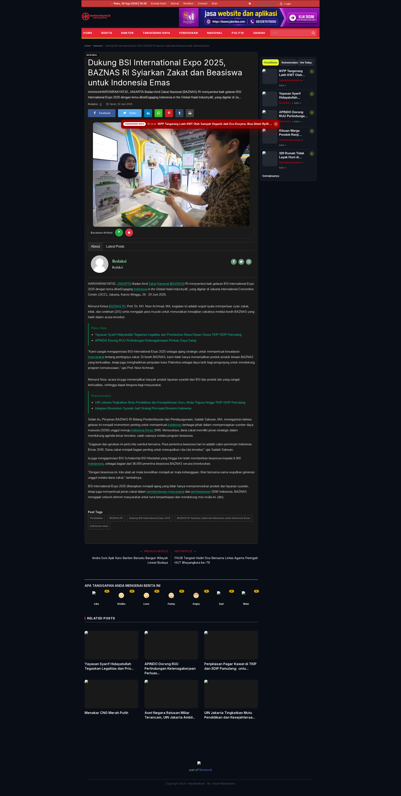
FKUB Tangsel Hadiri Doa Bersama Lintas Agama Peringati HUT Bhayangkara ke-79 (216, 560)
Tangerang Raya (156, 32)
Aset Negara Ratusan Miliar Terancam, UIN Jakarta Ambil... (170, 715)
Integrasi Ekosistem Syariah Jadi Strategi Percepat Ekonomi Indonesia (143, 408)
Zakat (152, 283)
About (95, 246)
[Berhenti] (129, 233)
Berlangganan (265, 3)
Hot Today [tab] (306, 62)
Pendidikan (188, 32)
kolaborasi (175, 424)
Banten (127, 32)
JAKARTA (124, 283)
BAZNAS (177, 283)
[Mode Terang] (249, 3)
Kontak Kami (158, 3)
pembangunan (201, 491)
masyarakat (96, 357)
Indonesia (140, 289)
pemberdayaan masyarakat (165, 491)
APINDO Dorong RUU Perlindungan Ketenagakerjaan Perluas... (170, 668)
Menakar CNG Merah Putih (106, 713)
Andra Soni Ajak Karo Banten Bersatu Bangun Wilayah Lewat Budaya (130, 560)
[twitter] (241, 262)
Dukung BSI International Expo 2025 (149, 518)
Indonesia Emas (142, 430)
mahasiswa (96, 463)
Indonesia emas (99, 526)
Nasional (214, 32)
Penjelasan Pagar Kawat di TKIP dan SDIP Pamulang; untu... (230, 666)
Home (87, 32)
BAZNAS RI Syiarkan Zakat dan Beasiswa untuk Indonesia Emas (213, 518)
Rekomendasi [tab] (289, 62)
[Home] (96, 16)
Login (287, 3)
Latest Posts (115, 246)
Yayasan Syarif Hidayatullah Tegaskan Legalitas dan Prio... (109, 666)
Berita (106, 32)
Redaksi (188, 3)
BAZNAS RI (117, 306)
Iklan (214, 3)
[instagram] (249, 262)
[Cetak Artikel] (190, 113)
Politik (238, 32)
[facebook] (234, 262)
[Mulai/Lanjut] (119, 233)
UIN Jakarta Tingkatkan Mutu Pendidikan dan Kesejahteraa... (229, 715)
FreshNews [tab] (270, 62)
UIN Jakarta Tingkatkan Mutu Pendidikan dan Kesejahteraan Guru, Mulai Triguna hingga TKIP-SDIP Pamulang (170, 402)
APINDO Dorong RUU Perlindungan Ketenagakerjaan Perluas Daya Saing (145, 340)
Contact (202, 3)
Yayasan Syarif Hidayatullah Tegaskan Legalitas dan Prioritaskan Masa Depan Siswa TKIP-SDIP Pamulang (168, 334)
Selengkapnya (270, 176)
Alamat (175, 3)
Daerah (259, 32)
